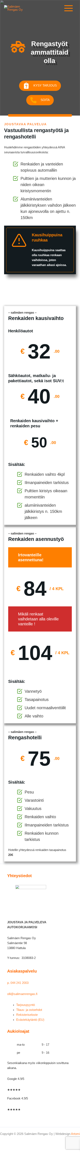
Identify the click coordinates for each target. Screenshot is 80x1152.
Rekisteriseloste (27, 1014)
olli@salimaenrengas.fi (22, 994)
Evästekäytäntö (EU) (30, 1019)
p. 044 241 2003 (18, 982)
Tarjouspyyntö (25, 1005)
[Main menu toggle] (68, 8)
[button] (40, 86)
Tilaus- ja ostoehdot (29, 1009)
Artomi (75, 1134)
